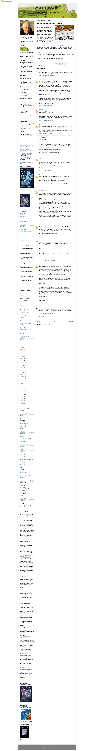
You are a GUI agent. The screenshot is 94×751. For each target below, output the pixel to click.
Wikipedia (22, 506)
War (21, 503)
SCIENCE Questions (23, 229)
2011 (22, 394)
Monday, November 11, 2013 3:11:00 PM (46, 75)
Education (22, 433)
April (22, 385)
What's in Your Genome (24, 300)
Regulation (22, 482)
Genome (21, 451)
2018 (22, 360)
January (22, 390)
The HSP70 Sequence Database (25, 340)
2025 (22, 347)
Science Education (23, 488)
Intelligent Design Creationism (25, 459)
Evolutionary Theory (23, 439)
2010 (22, 396)
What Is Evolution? (23, 327)
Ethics (21, 436)
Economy (21, 431)
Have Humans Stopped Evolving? (26, 329)
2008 (22, 400)
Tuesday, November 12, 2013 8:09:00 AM (47, 302)
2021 (22, 354)
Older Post (71, 321)
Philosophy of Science (24, 475)
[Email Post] (67, 63)
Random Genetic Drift (24, 319)
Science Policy (22, 492)
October (22, 374)
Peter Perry (41, 239)
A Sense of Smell (23, 211)
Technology (22, 495)
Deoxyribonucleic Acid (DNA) (25, 218)
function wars (22, 441)
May (22, 383)
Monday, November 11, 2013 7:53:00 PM (46, 234)
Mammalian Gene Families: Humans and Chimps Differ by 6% (26, 332)
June (22, 381)
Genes (21, 448)
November (23, 372)
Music (21, 467)
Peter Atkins (22, 295)
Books (21, 418)
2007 (22, 401)
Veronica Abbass (42, 124)
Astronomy (22, 410)
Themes (21, 497)
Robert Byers (42, 190)
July (22, 379)
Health (21, 454)
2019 (22, 358)
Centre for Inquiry (23, 423)
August (22, 378)
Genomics (22, 452)
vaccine (21, 501)
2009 (22, 398)
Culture (21, 429)
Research (21, 483)
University (22, 498)
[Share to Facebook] (62, 64)
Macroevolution (22, 317)
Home (55, 321)
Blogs (21, 416)
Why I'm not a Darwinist (24, 312)
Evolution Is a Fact (23, 302)
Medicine (21, 465)
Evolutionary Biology (24, 438)
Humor (21, 457)
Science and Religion (24, 487)
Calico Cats (22, 339)
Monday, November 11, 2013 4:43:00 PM (46, 153)
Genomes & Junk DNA (24, 221)
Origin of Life (22, 474)
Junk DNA (22, 462)
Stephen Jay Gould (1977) (24, 536)
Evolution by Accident (24, 314)
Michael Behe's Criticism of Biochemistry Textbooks (25, 334)
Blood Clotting (22, 216)
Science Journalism (23, 490)
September (23, 376)
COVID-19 (22, 428)
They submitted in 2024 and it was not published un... (26, 154)
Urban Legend (22, 500)
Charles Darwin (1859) (24, 282)
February (22, 388)
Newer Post (39, 321)
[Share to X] (61, 64)
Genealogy (22, 219)
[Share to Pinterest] (64, 64)
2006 (22, 403)
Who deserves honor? (58, 58)
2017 (22, 362)
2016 (22, 363)
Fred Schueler (42, 306)
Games (21, 443)
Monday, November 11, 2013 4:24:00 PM (46, 133)
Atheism (21, 412)
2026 (22, 345)
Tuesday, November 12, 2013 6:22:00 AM (47, 260)
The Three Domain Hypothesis (25, 231)
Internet (21, 461)
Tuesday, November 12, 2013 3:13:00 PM (47, 313)
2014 (22, 367)
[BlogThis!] (59, 64)
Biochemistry (22, 413)
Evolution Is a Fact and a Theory (26, 326)
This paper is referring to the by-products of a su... (26, 158)
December (23, 370)
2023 (22, 351)
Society (21, 493)
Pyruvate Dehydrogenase (24, 227)
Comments (23, 240)
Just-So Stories (22, 303)
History (44, 65)
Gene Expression (23, 444)
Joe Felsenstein (42, 79)
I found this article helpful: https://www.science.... (25, 150)
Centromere (22, 425)
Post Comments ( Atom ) (45, 324)
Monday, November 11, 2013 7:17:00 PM (46, 220)
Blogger (49, 747)
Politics (21, 477)
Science (21, 485)
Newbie (40, 174)
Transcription (22, 232)
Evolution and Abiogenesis (24, 315)
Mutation (21, 223)
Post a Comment (41, 316)
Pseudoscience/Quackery (24, 479)
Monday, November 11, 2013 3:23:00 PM (46, 105)
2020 (22, 356)
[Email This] (58, 64)
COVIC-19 (22, 426)
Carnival (21, 421)
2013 (22, 369)
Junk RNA (22, 464)
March (22, 387)
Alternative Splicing (23, 408)
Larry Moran (42, 63)
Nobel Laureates (23, 224)
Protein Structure (23, 226)
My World (22, 470)
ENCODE (22, 434)
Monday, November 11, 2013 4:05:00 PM (46, 120)
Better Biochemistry (23, 214)
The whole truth (42, 264)
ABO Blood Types (23, 213)
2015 (22, 365)
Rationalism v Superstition (25, 480)
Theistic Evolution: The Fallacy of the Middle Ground (26, 310)
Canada (40, 65)
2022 (22, 353)
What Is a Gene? (23, 305)
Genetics (21, 449)
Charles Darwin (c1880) (26, 259)
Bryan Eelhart (42, 158)
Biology (21, 415)
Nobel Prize (22, 472)
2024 (22, 349)
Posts (22, 238)
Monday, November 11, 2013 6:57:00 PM (46, 186)
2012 (22, 392)
